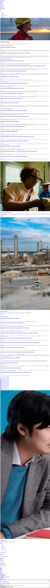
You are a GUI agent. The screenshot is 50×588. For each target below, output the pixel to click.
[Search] (25, 10)
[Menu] (25, 11)
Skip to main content (2, 0)
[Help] (25, 9)
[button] (25, 3)
